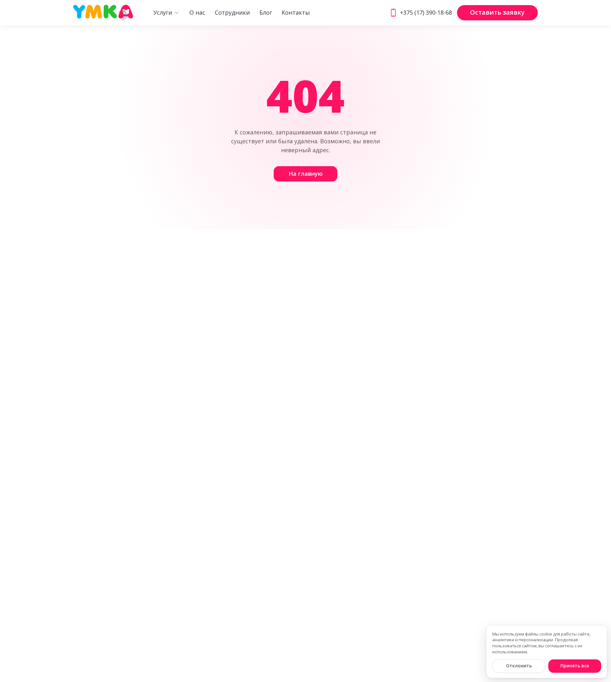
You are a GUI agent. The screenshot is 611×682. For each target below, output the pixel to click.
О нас (197, 12)
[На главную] (103, 13)
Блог (265, 12)
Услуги (162, 12)
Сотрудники (232, 12)
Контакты (296, 12)
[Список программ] (176, 13)
